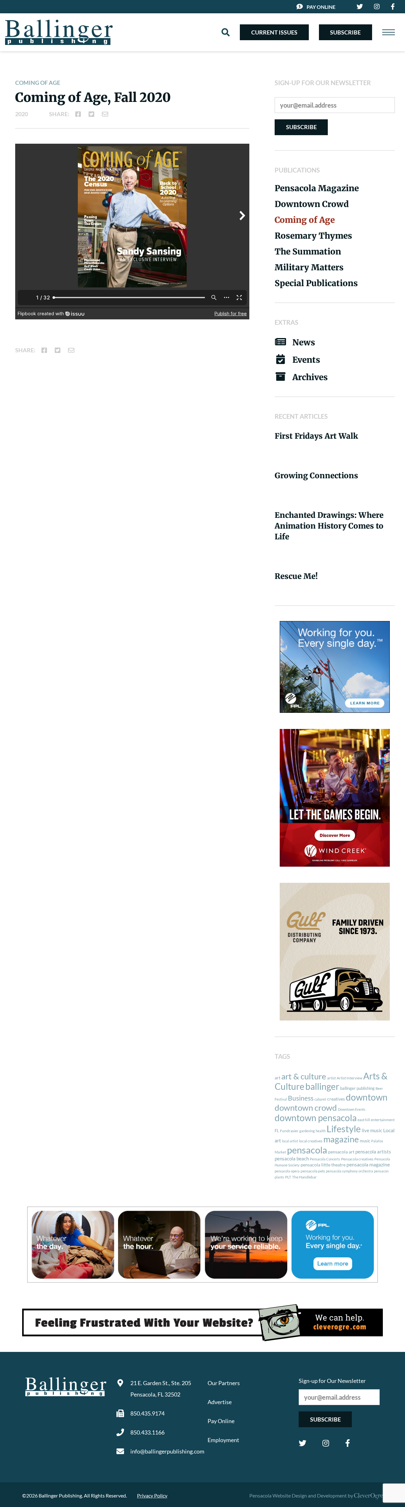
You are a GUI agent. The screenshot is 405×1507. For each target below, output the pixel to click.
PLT (288, 1177)
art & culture (303, 1076)
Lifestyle (344, 1128)
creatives (336, 1099)
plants (279, 1177)
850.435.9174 (147, 1413)
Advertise (220, 1401)
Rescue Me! (296, 576)
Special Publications (316, 283)
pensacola (307, 1149)
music (365, 1140)
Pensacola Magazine (317, 188)
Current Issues (274, 32)
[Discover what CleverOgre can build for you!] (202, 1322)
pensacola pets (313, 1171)
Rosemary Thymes (313, 235)
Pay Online (321, 7)
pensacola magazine (368, 1164)
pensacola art (341, 1151)
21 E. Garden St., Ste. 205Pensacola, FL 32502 (160, 1388)
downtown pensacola (316, 1118)
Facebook (347, 1443)
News (303, 342)
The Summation (308, 251)
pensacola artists (373, 1151)
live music (372, 1130)
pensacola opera (287, 1171)
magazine (341, 1139)
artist (331, 1078)
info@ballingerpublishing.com (163, 1451)
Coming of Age (37, 82)
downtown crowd (306, 1107)
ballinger (322, 1086)
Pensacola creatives (357, 1159)
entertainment (383, 1119)
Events (306, 360)
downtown (367, 1097)
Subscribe (345, 32)
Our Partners (224, 1382)
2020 (21, 113)
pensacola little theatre (323, 1164)
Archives (310, 377)
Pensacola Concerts (325, 1159)
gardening (307, 1131)
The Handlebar (304, 1177)
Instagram (325, 1443)
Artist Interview (349, 1078)
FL (277, 1130)
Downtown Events (351, 1109)
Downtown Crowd (312, 204)
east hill (364, 1120)
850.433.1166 (147, 1432)
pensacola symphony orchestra (349, 1171)
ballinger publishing (357, 1088)
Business (301, 1098)
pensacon (381, 1171)
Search (225, 32)
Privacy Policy (152, 1495)
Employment (223, 1439)
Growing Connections (316, 475)
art (277, 1077)
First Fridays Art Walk (316, 436)
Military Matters (309, 267)
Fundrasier (289, 1131)
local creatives (310, 1141)
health (321, 1131)
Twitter (302, 1443)
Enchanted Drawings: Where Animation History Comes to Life (329, 526)
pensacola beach (292, 1158)
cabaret (320, 1099)
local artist (290, 1141)
